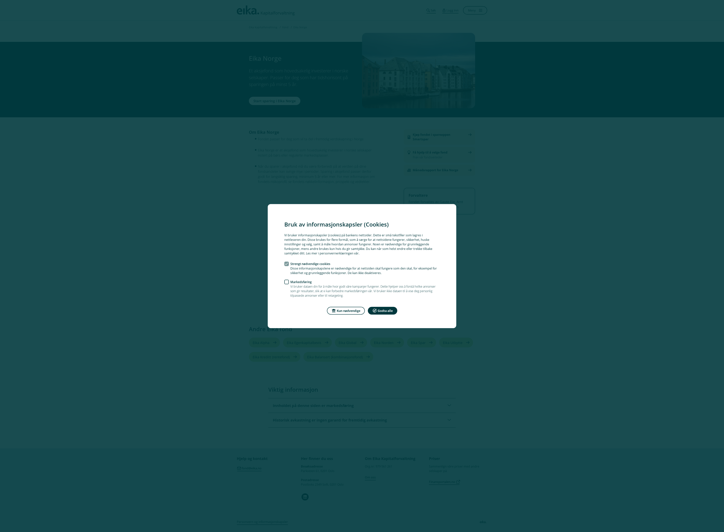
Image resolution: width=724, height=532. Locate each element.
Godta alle (385, 311)
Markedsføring (301, 282)
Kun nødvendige (348, 311)
